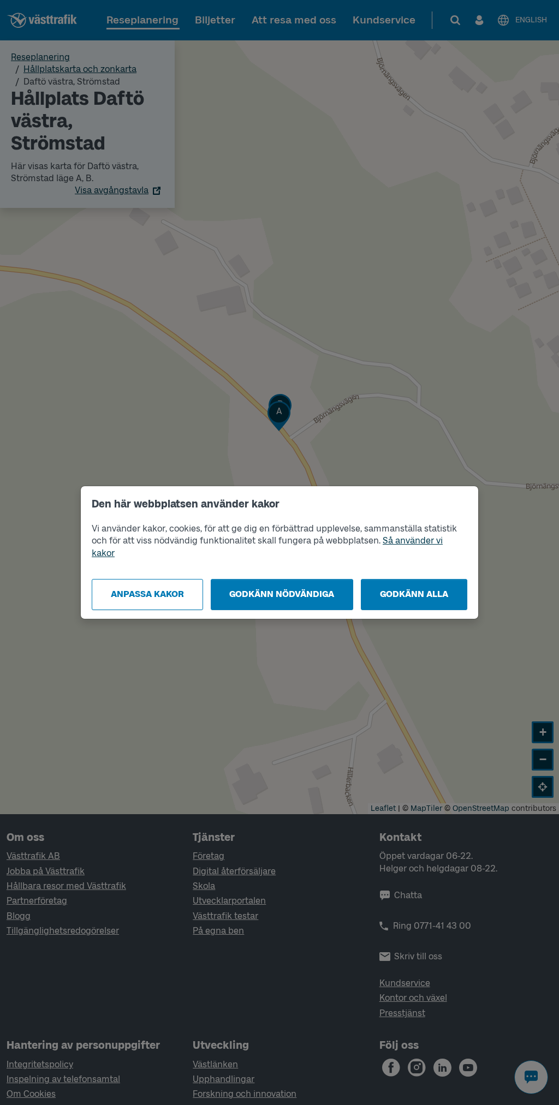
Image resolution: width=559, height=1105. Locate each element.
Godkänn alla (414, 594)
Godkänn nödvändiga (281, 594)
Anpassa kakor (147, 594)
